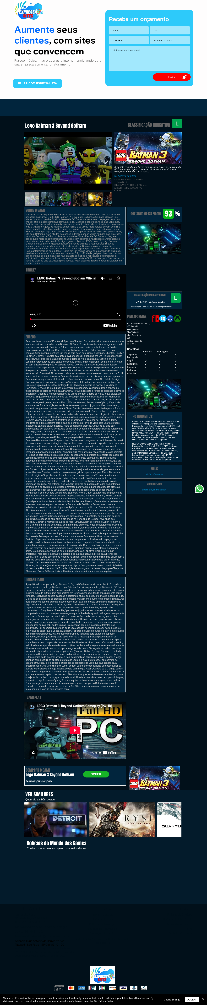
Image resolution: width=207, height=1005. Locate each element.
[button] (154, 239)
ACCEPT (191, 999)
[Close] (203, 999)
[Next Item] (107, 161)
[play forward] (177, 819)
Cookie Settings (172, 999)
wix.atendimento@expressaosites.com (46, 936)
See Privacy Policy (103, 1001)
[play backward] (28, 819)
